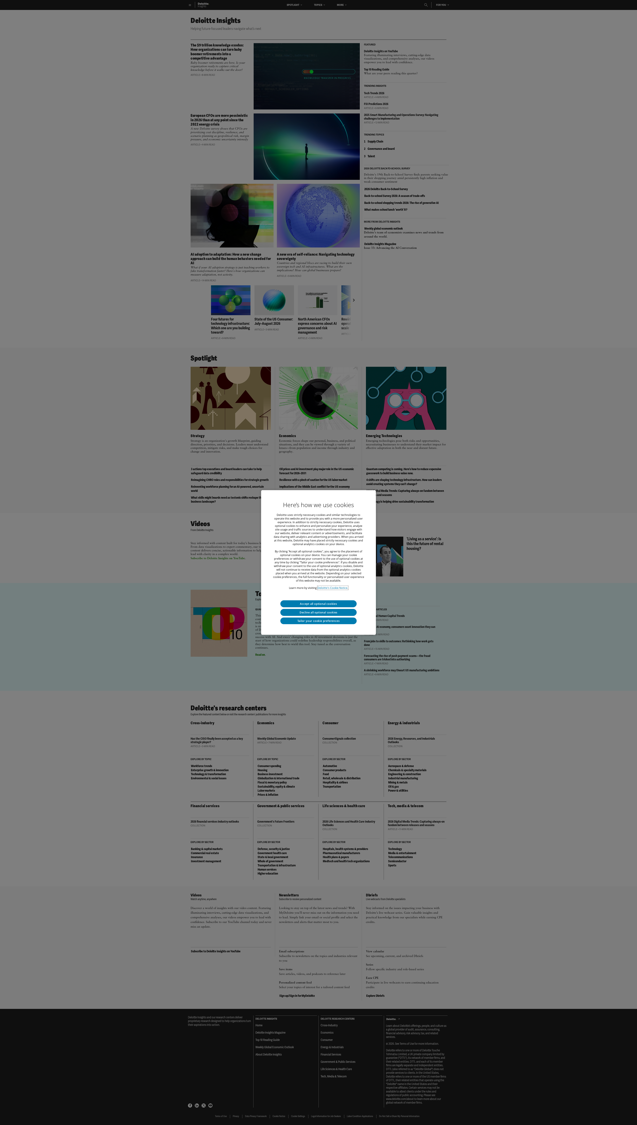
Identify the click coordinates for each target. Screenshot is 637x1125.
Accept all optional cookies (318, 604)
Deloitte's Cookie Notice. (333, 588)
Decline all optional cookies (318, 612)
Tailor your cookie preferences (318, 621)
